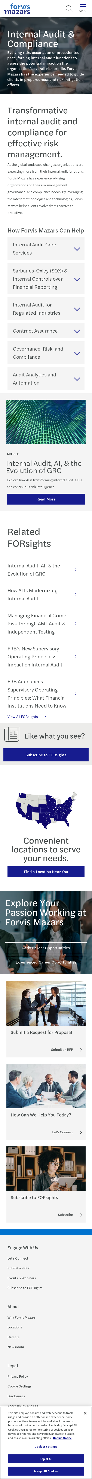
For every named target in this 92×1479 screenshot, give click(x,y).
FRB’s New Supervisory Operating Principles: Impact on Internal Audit (34, 656)
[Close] (85, 1413)
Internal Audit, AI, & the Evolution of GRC (33, 569)
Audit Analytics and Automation (34, 378)
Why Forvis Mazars (21, 1317)
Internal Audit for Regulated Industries (36, 308)
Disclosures (16, 1395)
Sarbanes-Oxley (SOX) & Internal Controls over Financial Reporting (40, 278)
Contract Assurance (35, 330)
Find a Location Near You (46, 871)
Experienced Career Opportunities (46, 962)
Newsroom (15, 1346)
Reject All (46, 1459)
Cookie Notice (62, 1438)
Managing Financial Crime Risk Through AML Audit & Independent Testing (36, 623)
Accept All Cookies (46, 1471)
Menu (83, 10)
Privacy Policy (17, 1376)
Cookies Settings (46, 1446)
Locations (14, 1327)
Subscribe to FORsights (46, 754)
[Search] (69, 8)
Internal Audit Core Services (34, 248)
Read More (46, 499)
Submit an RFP (18, 1268)
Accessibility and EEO (23, 1405)
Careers (13, 1336)
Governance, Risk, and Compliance (38, 352)
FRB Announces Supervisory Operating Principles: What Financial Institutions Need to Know (37, 693)
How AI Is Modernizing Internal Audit (32, 594)
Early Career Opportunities (46, 947)
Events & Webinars (21, 1277)
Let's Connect (17, 1258)
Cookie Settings (19, 1386)
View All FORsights (22, 716)
